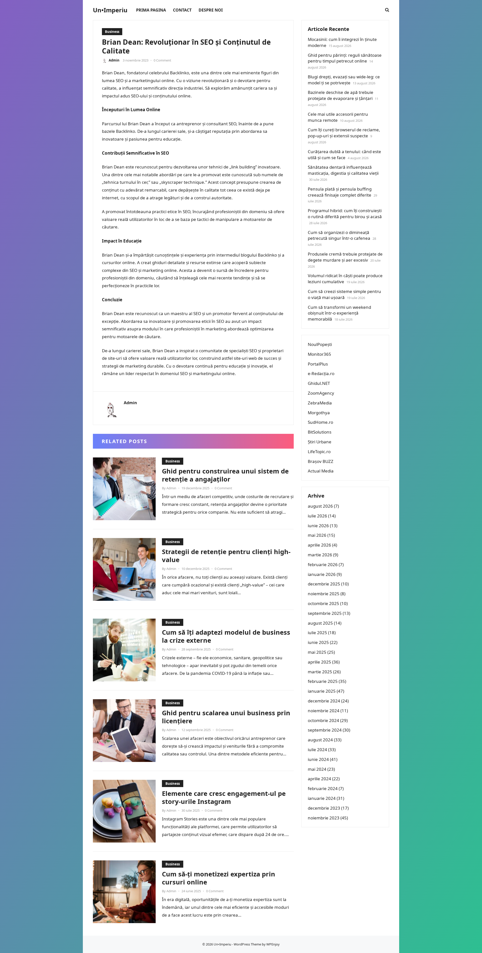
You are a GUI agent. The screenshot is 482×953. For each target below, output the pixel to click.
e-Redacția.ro (321, 373)
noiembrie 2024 (323, 710)
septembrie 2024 (325, 730)
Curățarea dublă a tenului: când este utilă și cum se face (344, 154)
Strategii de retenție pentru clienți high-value (226, 555)
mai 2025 (317, 652)
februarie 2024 (323, 788)
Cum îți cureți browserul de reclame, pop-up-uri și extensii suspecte (344, 133)
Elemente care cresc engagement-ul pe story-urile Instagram (224, 797)
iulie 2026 (317, 516)
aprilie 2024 (319, 779)
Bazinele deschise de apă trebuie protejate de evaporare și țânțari (340, 95)
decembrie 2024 (324, 701)
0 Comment (162, 60)
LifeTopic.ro (319, 451)
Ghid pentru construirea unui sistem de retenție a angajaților (225, 475)
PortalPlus (318, 364)
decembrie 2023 (324, 808)
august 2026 (320, 506)
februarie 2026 (323, 564)
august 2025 (320, 623)
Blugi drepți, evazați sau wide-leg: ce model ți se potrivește (344, 80)
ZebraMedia (320, 403)
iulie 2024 (317, 749)
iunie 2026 (318, 525)
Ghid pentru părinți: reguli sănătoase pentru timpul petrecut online (345, 58)
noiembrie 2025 (323, 594)
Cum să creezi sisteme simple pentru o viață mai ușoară (344, 294)
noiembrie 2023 (323, 818)
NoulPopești (320, 344)
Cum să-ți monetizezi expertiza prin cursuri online (218, 878)
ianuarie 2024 (322, 798)
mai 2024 (317, 769)
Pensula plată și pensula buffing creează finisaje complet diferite (340, 192)
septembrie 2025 (325, 613)
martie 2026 (320, 555)
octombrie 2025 (323, 603)
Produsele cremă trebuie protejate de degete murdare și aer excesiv (345, 257)
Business (112, 31)
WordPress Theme (247, 944)
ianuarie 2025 (322, 691)
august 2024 (320, 740)
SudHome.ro (320, 422)
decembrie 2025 (324, 584)
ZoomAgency (321, 393)
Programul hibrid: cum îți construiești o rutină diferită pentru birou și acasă (345, 213)
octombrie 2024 (323, 720)
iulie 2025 (317, 632)
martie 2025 (320, 672)
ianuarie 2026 (322, 574)
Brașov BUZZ (320, 461)
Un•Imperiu (110, 10)
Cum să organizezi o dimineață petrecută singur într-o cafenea (339, 235)
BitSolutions (319, 432)
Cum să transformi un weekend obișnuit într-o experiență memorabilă (339, 313)
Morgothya (319, 412)
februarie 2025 (323, 681)
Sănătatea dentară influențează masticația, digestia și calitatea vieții (343, 170)
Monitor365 (319, 354)
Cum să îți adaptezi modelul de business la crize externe (226, 636)
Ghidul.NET (319, 383)
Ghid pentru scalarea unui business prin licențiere (226, 716)
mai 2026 (317, 535)
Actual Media (321, 471)
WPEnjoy (273, 944)
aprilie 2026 (319, 545)
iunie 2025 (318, 642)
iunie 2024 (318, 759)
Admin (114, 60)
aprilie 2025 (319, 662)
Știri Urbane (319, 442)
